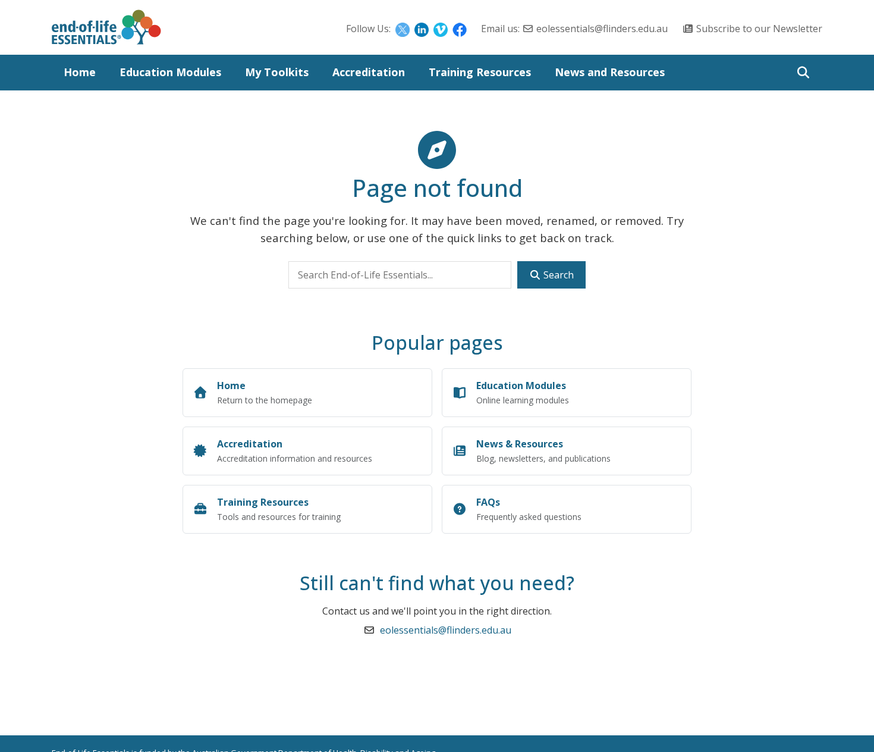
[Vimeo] (440, 28)
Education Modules (170, 72)
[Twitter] (402, 28)
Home (80, 72)
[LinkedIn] (421, 28)
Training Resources (480, 72)
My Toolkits (277, 72)
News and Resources (610, 72)
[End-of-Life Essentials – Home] (106, 30)
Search (557, 274)
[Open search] (803, 72)
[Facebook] (459, 28)
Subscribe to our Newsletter (759, 28)
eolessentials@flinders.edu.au (602, 28)
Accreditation (368, 72)
